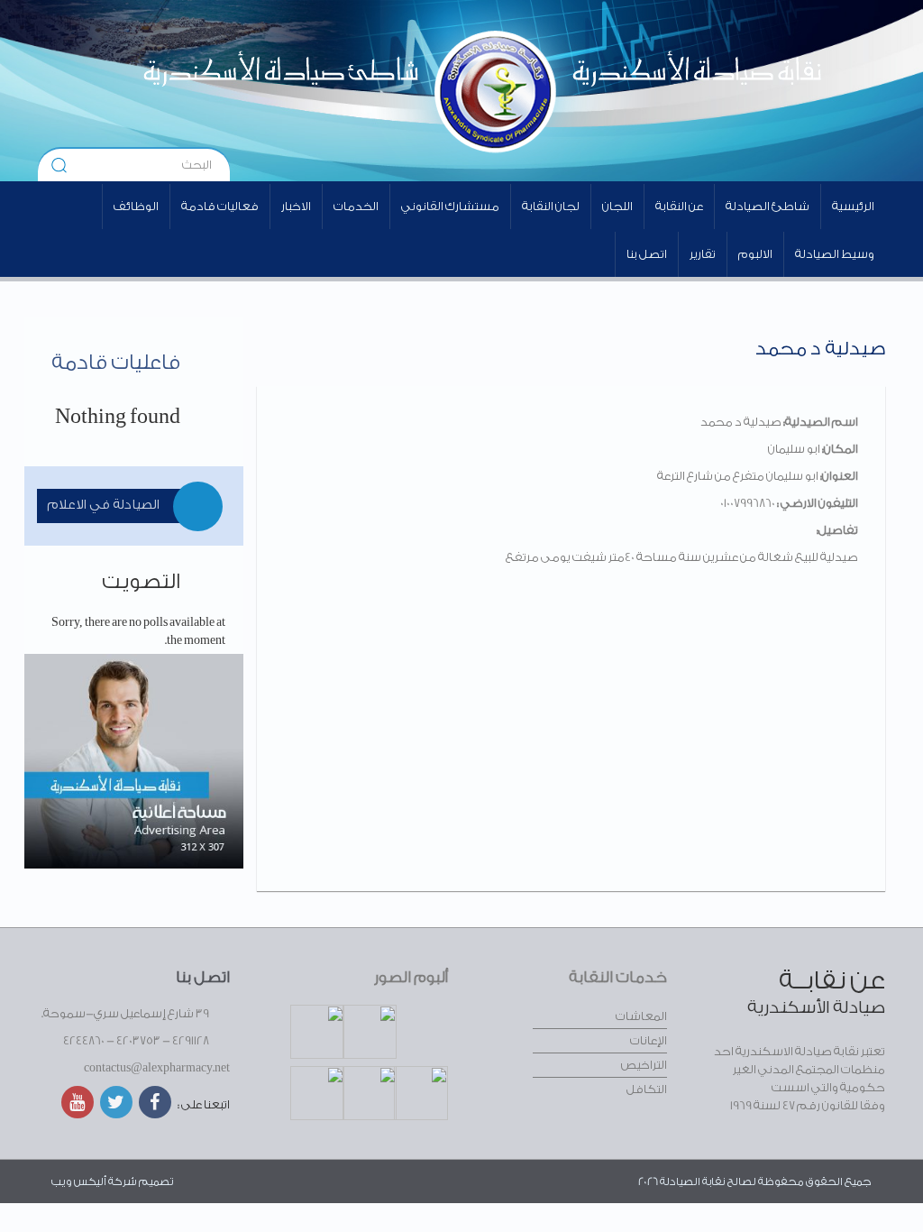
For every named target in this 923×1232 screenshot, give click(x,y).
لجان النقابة (551, 206)
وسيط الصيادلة (834, 254)
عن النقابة (679, 206)
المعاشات (641, 1016)
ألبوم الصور (411, 977)
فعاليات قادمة (220, 206)
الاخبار (296, 206)
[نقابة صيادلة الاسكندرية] (616, 90)
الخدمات (356, 206)
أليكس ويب (78, 1181)
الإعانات (648, 1040)
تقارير (703, 254)
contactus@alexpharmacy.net (157, 1067)
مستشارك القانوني (450, 206)
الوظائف (136, 206)
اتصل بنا (646, 254)
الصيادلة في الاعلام (103, 505)
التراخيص (644, 1064)
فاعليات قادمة (115, 362)
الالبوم (755, 254)
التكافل (646, 1089)
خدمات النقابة (618, 977)
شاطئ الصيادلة (767, 206)
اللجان (617, 206)
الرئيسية (853, 206)
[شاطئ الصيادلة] (271, 90)
